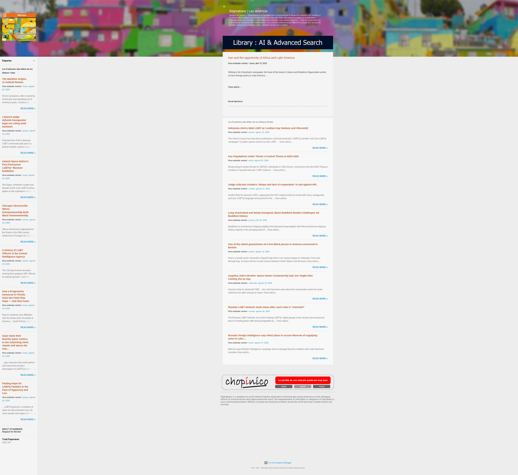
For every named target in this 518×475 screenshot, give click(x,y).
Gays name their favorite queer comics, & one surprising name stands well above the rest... (15, 342)
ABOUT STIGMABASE (12, 429)
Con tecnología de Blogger (279, 462)
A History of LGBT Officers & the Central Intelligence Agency (14, 253)
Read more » (320, 148)
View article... (234, 87)
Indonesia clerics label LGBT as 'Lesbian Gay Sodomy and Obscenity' (268, 128)
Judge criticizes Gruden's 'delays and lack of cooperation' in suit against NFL (272, 184)
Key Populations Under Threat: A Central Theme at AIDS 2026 (263, 156)
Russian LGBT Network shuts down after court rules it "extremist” (266, 307)
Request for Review (11, 431)
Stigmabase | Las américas (248, 11)
